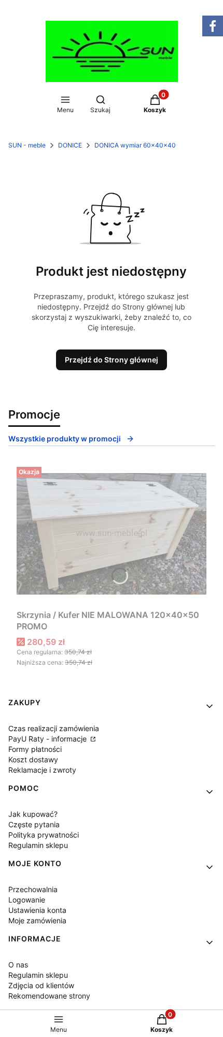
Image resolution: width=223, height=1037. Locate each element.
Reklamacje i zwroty (42, 769)
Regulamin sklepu (38, 845)
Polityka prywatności (43, 834)
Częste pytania (34, 824)
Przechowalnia (33, 889)
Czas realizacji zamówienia (53, 728)
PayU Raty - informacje (48, 738)
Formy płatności (35, 749)
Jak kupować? (33, 814)
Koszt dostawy (33, 759)
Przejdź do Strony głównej (111, 359)
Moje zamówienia (37, 920)
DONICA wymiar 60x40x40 (135, 145)
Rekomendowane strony (49, 995)
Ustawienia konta (37, 910)
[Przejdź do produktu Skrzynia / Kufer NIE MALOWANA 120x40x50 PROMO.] (111, 534)
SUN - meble (27, 145)
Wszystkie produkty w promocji (64, 438)
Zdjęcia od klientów (41, 985)
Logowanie (26, 899)
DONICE (70, 145)
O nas (18, 964)
